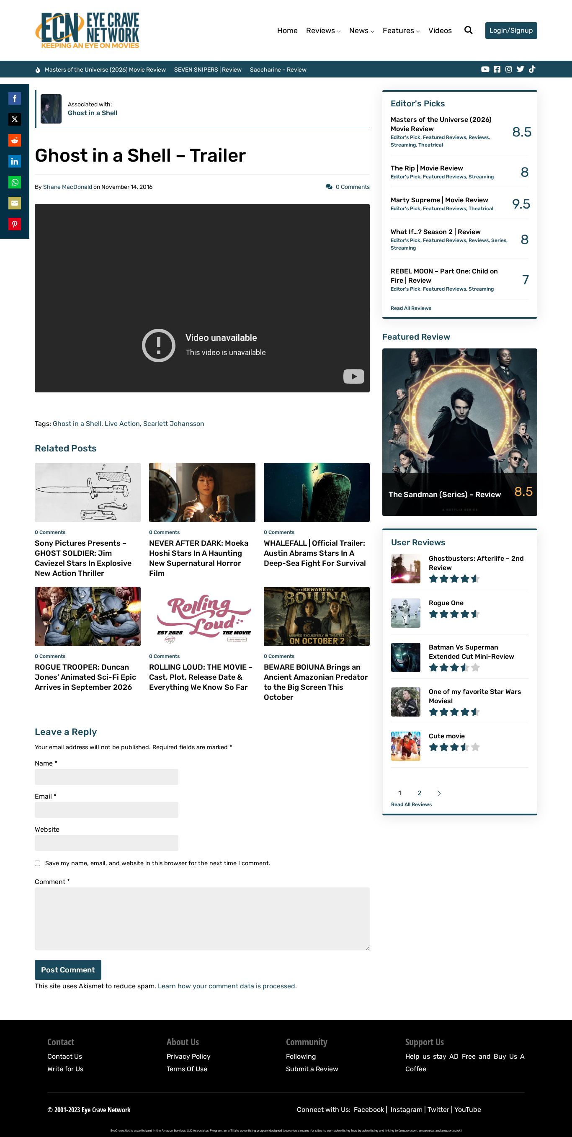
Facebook (369, 1110)
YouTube (467, 1110)
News (358, 30)
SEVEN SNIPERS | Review (208, 69)
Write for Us (65, 1069)
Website (47, 829)
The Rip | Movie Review (427, 168)
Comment (52, 882)
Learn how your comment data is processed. (227, 986)
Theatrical (430, 144)
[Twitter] (520, 69)
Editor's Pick (405, 137)
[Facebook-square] (497, 69)
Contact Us (64, 1056)
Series (498, 240)
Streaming (403, 144)
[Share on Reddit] (14, 140)
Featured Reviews (444, 137)
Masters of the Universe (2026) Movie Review (105, 69)
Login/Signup (511, 30)
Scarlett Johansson (173, 423)
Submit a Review (312, 1069)
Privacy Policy (189, 1056)
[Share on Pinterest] (14, 224)
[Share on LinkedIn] (14, 161)
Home (287, 30)
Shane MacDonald (67, 187)
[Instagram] (509, 69)
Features (398, 30)
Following (301, 1056)
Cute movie (447, 736)
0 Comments (353, 187)
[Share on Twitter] (14, 119)
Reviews (320, 30)
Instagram (407, 1110)
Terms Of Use (187, 1069)
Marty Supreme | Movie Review (439, 200)
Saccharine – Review (278, 69)
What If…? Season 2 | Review (436, 232)
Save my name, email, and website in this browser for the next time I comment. (158, 863)
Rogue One (446, 603)
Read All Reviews (411, 308)
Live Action (122, 423)
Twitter (438, 1110)
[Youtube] (485, 69)
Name (46, 763)
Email (46, 796)
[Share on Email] (14, 203)
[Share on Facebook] (14, 98)
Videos (440, 30)
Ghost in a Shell (92, 113)
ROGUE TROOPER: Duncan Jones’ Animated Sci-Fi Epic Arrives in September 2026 (85, 677)
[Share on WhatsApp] (14, 182)
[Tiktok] (532, 69)
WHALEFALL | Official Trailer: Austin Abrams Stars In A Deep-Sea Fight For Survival (315, 553)
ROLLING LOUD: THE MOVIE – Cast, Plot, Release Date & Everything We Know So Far (201, 677)
